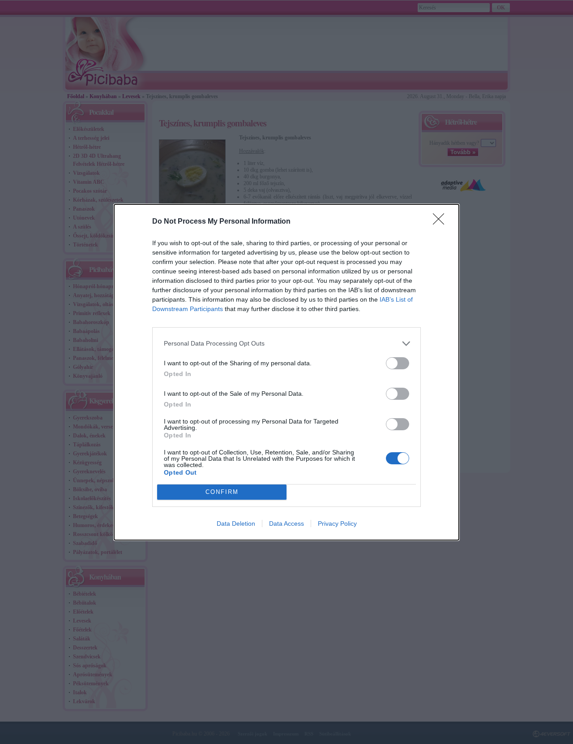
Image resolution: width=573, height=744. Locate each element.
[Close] (441, 221)
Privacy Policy (337, 523)
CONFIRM (222, 492)
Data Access (286, 523)
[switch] (397, 363)
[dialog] (286, 372)
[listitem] (286, 343)
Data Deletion (236, 523)
